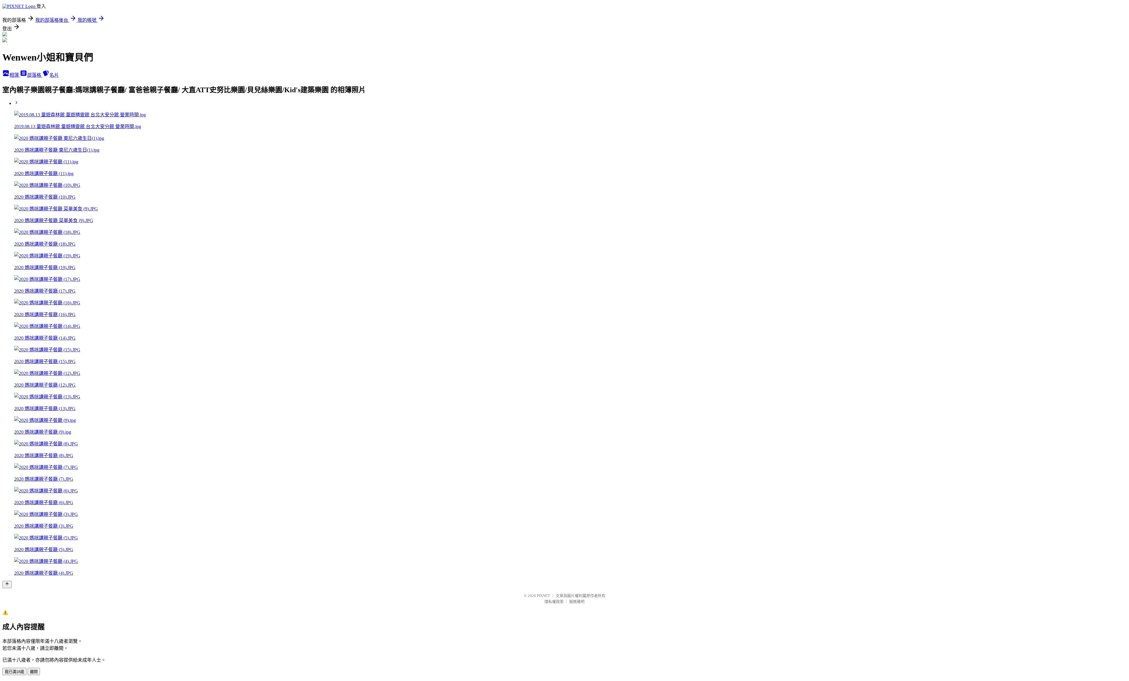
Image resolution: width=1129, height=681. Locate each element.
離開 (34, 672)
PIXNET (543, 595)
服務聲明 (576, 601)
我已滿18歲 (14, 672)
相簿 (14, 75)
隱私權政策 (554, 601)
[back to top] (7, 584)
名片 (54, 75)
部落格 (34, 75)
